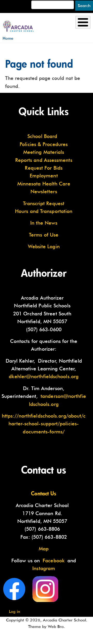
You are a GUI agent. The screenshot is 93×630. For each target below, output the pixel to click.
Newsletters (43, 191)
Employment (44, 175)
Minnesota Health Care (43, 183)
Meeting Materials (43, 152)
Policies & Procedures (44, 144)
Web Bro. (56, 626)
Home (8, 38)
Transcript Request (43, 203)
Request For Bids (43, 168)
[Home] (18, 23)
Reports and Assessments (43, 160)
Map (44, 548)
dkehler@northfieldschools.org (44, 376)
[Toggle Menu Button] (82, 22)
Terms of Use (43, 235)
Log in (14, 611)
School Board (42, 136)
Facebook (54, 560)
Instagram (43, 568)
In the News (43, 223)
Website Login (44, 246)
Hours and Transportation (43, 211)
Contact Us (43, 493)
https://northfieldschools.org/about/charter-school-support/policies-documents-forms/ (44, 423)
